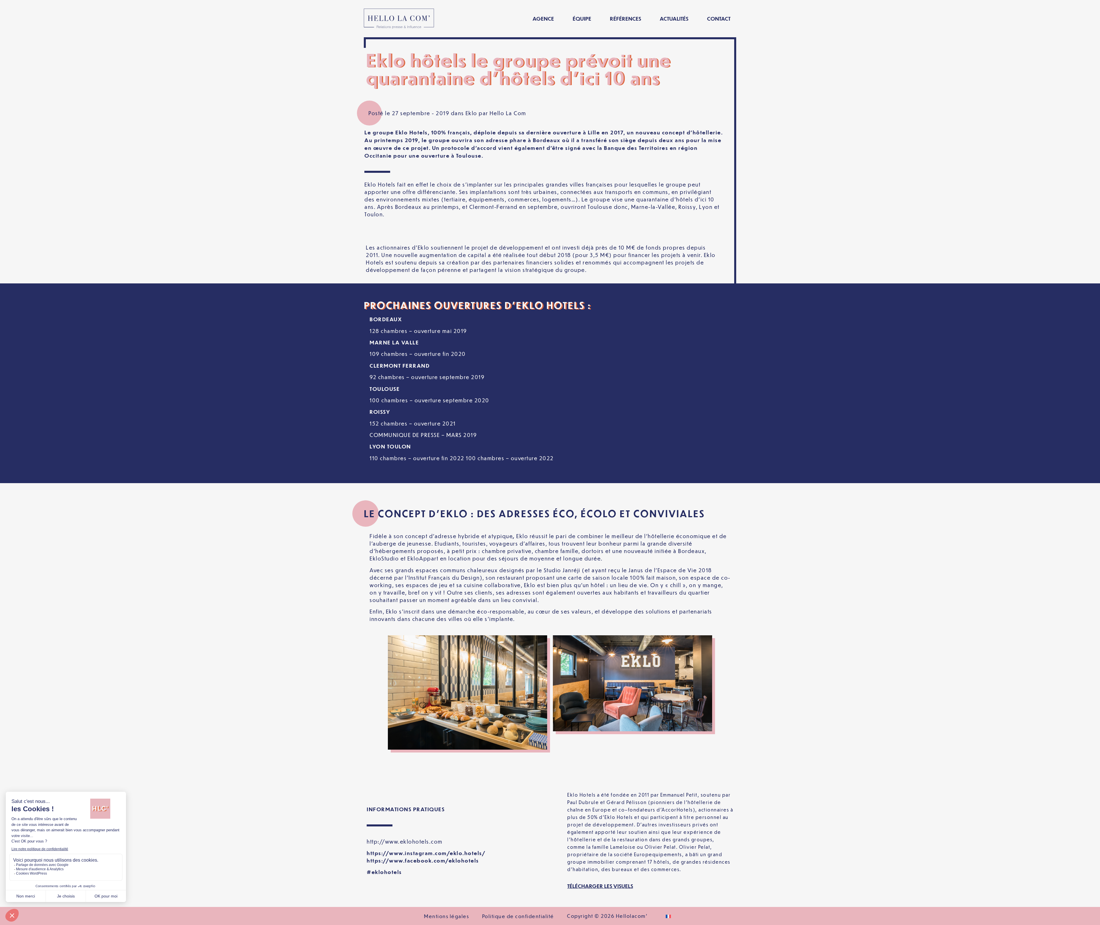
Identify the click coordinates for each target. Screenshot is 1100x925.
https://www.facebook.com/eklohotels (423, 860)
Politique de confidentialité (518, 916)
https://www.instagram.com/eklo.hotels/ (426, 853)
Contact (718, 18)
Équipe (582, 18)
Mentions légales (446, 916)
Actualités (674, 18)
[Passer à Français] (668, 916)
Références (625, 18)
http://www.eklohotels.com (405, 841)
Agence (543, 18)
